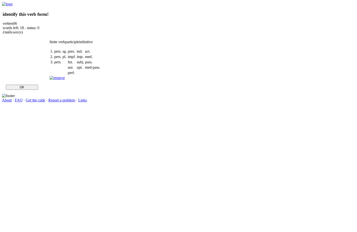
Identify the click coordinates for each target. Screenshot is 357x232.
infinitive (86, 42)
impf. (72, 57)
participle (72, 42)
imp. (80, 57)
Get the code (35, 100)
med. (89, 57)
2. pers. (55, 57)
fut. (70, 62)
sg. (64, 51)
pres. (71, 51)
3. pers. (55, 62)
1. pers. (55, 51)
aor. (70, 67)
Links (82, 100)
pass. (89, 62)
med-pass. (92, 67)
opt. (80, 67)
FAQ (19, 100)
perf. (71, 73)
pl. (64, 57)
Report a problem (61, 100)
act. (87, 51)
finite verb (57, 42)
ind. (80, 51)
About (7, 100)
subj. (80, 62)
